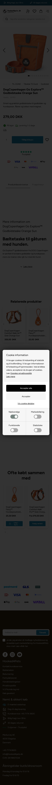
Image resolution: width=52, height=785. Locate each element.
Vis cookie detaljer (26, 403)
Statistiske (37, 425)
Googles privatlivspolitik (21, 373)
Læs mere (10, 376)
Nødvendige (14, 412)
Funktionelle (14, 425)
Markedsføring (37, 412)
